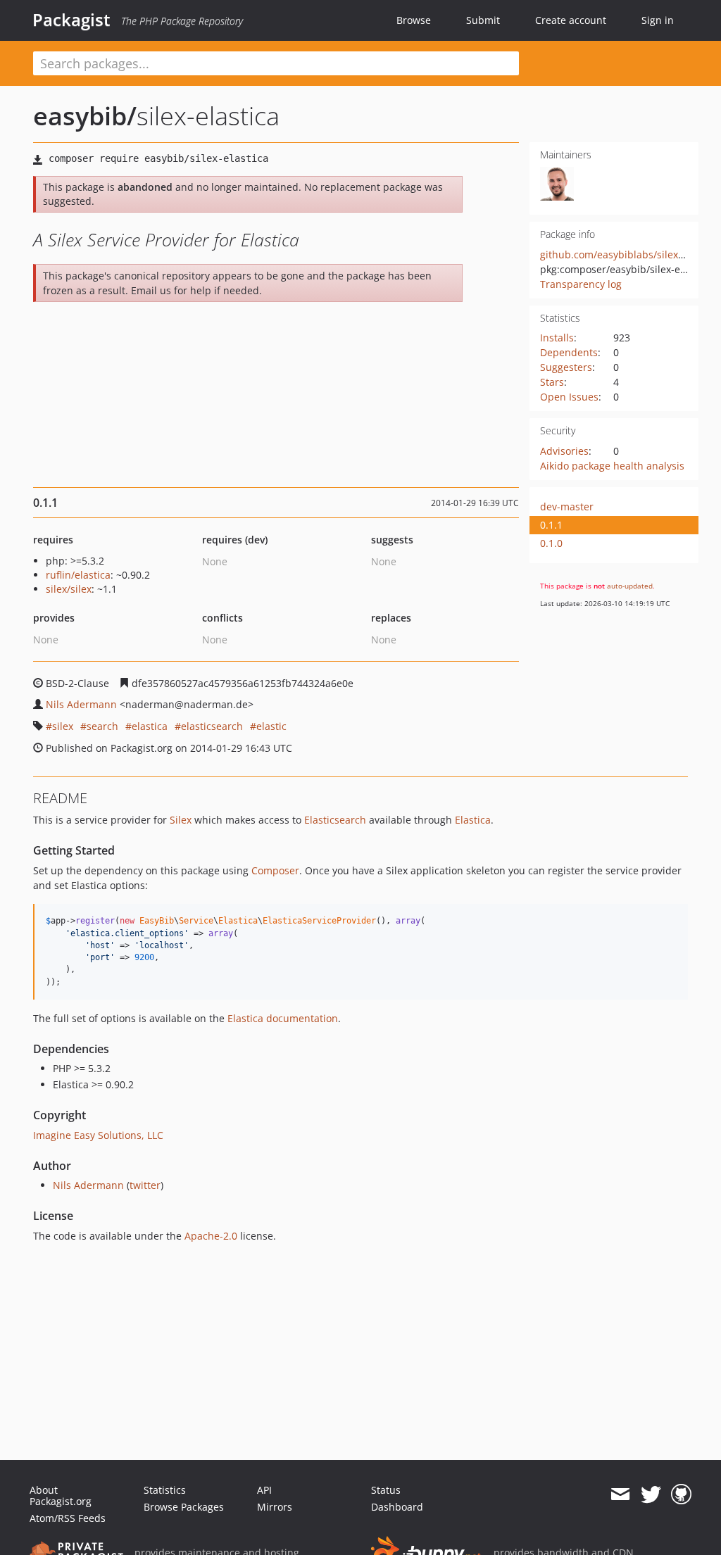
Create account (570, 20)
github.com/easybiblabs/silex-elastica (628, 254)
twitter (145, 1185)
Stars (552, 382)
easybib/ (85, 116)
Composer (275, 870)
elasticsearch (212, 726)
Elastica (473, 819)
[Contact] (620, 1494)
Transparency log (581, 284)
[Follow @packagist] (651, 1494)
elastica (150, 726)
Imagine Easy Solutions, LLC (98, 1135)
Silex (181, 819)
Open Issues (569, 396)
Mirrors (274, 1506)
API (264, 1490)
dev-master (567, 506)
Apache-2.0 (210, 1235)
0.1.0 (551, 543)
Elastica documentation (282, 1018)
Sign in (657, 20)
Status (386, 1490)
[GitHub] (681, 1494)
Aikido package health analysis (612, 465)
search (102, 726)
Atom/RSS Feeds (68, 1518)
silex (62, 726)
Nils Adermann (81, 704)
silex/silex (69, 589)
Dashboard (397, 1506)
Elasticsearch (335, 819)
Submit (483, 20)
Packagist (71, 19)
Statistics (165, 1490)
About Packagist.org (61, 1495)
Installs (557, 337)
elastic (271, 726)
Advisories (564, 451)
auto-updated (630, 586)
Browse (413, 20)
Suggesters (566, 367)
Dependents (569, 352)
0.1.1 (551, 524)
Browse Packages (184, 1506)
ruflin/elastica (78, 574)
